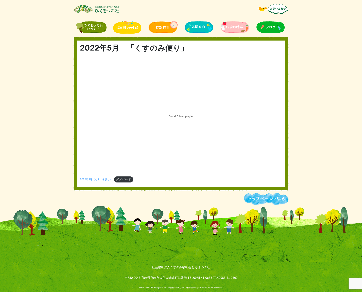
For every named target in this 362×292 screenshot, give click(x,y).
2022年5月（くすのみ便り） (96, 179)
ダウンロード (123, 179)
